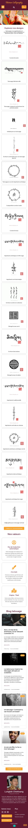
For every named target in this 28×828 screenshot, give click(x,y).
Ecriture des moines (14, 351)
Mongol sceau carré (14, 326)
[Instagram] (5, 812)
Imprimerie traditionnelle (14, 400)
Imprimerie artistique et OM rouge (14, 255)
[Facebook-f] (2, 812)
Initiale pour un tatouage (14, 131)
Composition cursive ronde (14, 205)
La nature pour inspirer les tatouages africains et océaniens (13, 671)
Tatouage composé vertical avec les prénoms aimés (14, 107)
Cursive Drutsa (14, 230)
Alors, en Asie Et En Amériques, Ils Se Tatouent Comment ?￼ (13, 631)
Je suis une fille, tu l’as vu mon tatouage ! (12, 748)
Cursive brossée (14, 58)
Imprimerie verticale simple (14, 279)
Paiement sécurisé (19, 816)
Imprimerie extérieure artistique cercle (14, 449)
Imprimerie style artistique (14, 474)
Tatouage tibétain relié (14, 81)
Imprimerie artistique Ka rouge (14, 499)
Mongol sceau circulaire (14, 375)
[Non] (25, 825)
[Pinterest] (8, 812)
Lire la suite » (7, 645)
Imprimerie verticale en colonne (14, 425)
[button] (2, 6)
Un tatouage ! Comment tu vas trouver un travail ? (13, 710)
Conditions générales (20, 814)
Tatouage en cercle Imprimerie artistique (14, 182)
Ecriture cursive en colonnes (14, 302)
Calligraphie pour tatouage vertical (14, 523)
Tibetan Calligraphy (14, 2)
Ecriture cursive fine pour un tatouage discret (14, 157)
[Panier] (24, 6)
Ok (14, 825)
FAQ (16, 812)
